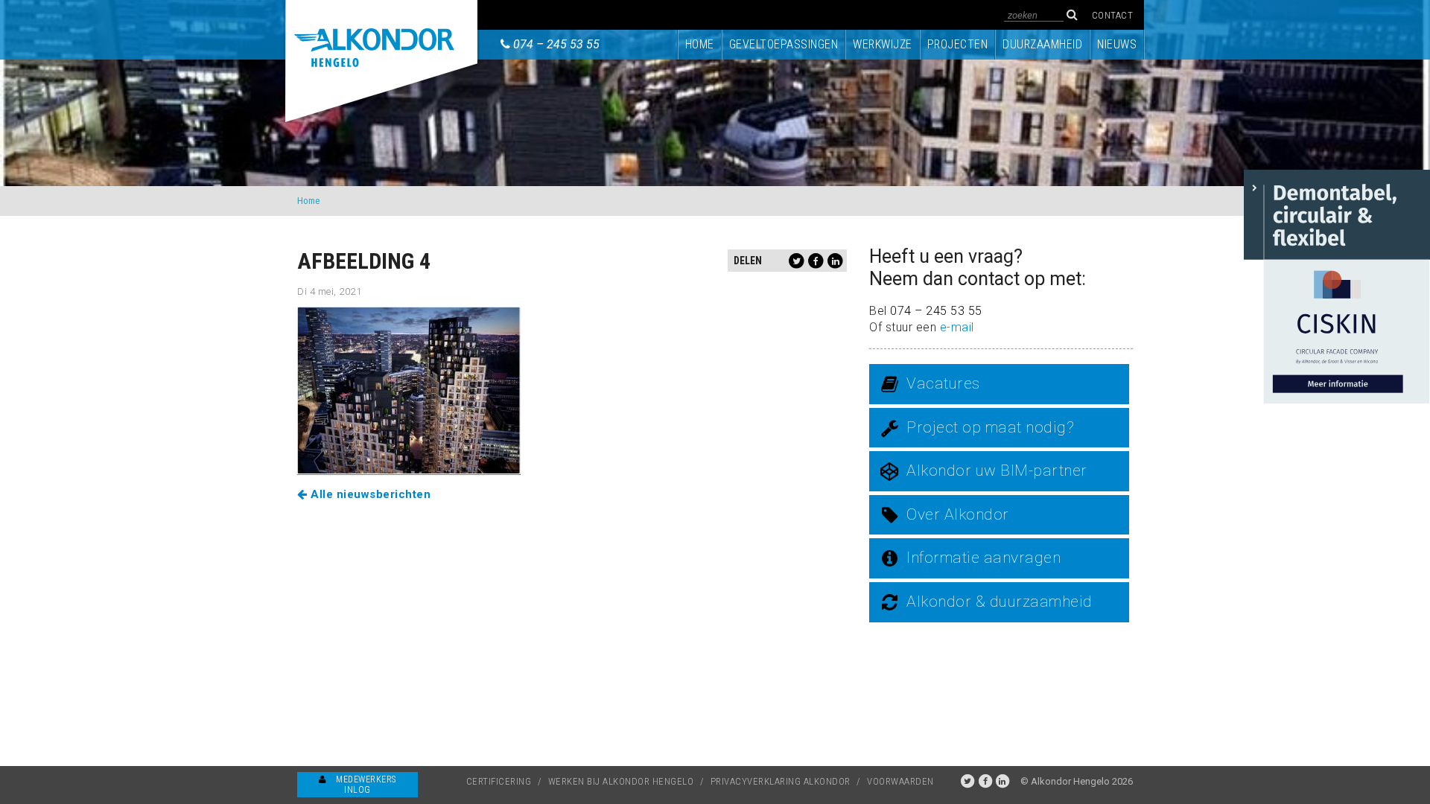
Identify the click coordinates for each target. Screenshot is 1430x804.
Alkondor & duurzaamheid (999, 601)
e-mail (957, 327)
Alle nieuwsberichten (369, 494)
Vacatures (943, 383)
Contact (1113, 15)
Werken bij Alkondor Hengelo (621, 781)
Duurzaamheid (1042, 44)
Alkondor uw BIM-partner (996, 470)
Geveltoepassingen (784, 44)
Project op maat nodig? (990, 427)
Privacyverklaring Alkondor (781, 781)
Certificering (499, 781)
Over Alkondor (957, 514)
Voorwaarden (900, 781)
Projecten (957, 44)
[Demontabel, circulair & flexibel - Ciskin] (1337, 285)
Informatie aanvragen (983, 558)
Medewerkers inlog (365, 784)
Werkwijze (882, 44)
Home (699, 44)
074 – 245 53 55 (556, 44)
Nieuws (1117, 44)
